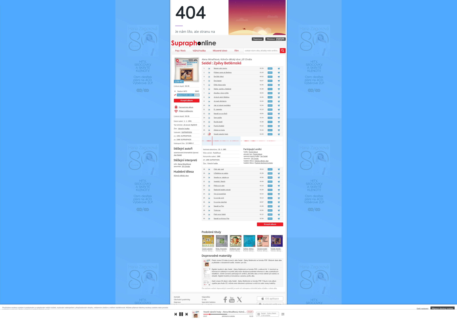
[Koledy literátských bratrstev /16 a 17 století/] (277, 241)
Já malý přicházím (220, 101)
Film (236, 50)
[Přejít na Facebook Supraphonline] (225, 300)
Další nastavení (422, 308)
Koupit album (187, 100)
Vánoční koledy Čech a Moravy (268, 249)
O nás (204, 299)
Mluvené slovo (220, 50)
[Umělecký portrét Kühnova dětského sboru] (235, 241)
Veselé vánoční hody (221, 134)
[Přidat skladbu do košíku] (279, 68)
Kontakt (177, 297)
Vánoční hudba (183, 128)
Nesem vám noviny (220, 68)
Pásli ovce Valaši (220, 214)
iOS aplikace (272, 298)
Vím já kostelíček (220, 194)
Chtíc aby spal (219, 169)
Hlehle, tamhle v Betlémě (222, 89)
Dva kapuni (217, 81)
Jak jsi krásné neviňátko (222, 105)
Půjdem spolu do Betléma (222, 72)
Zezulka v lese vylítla (221, 93)
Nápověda (206, 297)
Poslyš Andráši (219, 126)
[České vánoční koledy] (208, 241)
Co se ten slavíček (220, 202)
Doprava (177, 302)
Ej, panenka (218, 109)
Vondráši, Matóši (219, 181)
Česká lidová (253, 152)
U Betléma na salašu (221, 173)
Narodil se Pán (219, 206)
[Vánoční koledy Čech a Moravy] (263, 241)
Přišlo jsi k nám (219, 186)
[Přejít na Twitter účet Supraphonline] (239, 300)
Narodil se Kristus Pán (221, 218)
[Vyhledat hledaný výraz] (283, 50)
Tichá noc (217, 210)
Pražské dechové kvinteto (264, 163)
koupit (250, 312)
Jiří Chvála (186, 166)
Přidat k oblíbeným (186, 111)
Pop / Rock (180, 50)
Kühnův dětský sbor (181, 176)
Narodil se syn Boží (220, 113)
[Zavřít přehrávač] (453, 314)
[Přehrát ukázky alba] (177, 60)
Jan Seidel (178, 155)
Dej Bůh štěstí (219, 76)
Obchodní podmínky (182, 299)
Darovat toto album (186, 107)
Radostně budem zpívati (222, 190)
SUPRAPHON (186, 132)
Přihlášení (271, 39)
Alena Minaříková (184, 164)
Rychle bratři (218, 122)
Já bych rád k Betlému (221, 97)
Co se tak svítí (219, 198)
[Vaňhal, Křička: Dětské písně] (249, 241)
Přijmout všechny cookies (442, 308)
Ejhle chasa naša (220, 85)
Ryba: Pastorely (221, 249)
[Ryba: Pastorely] (222, 241)
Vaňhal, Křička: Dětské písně (253, 249)
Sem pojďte (218, 118)
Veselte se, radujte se (221, 177)
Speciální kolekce (208, 302)
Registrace (257, 39)
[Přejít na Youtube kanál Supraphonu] (232, 300)
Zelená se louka (219, 130)
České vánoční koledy (209, 249)
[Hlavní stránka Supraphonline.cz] (194, 43)
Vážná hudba (199, 50)
